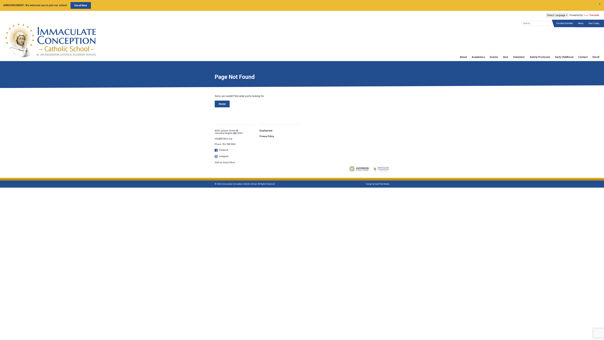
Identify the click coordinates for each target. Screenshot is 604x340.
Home (222, 103)
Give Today (593, 23)
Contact (583, 57)
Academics (478, 57)
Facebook (223, 150)
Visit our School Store (225, 162)
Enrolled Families (564, 23)
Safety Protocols (540, 57)
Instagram (224, 156)
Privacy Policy (267, 136)
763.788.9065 (229, 144)
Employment (266, 130)
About (463, 57)
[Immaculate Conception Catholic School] (48, 40)
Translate (594, 15)
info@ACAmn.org (223, 138)
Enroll (596, 57)
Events (494, 57)
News (581, 23)
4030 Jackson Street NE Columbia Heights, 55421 (229, 131)
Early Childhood (564, 57)
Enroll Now (80, 5)
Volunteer (519, 57)
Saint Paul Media (382, 184)
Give (505, 57)
